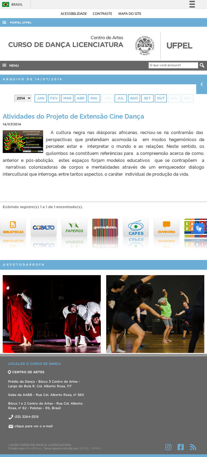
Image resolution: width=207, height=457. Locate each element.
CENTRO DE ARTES (28, 372)
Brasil (11, 4)
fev (54, 98)
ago (134, 98)
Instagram (168, 447)
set (147, 98)
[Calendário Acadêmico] (169, 234)
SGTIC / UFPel (89, 448)
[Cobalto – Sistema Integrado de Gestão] (15, 234)
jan (40, 98)
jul (120, 98)
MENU (13, 65)
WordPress (34, 448)
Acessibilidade (74, 13)
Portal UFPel (21, 22)
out (161, 98)
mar (67, 98)
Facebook (181, 447)
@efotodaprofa (24, 264)
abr (80, 98)
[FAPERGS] (46, 234)
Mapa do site (129, 13)
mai (94, 98)
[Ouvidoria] (138, 234)
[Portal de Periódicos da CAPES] (77, 234)
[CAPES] (107, 234)
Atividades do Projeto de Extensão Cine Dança (73, 115)
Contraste (103, 13)
